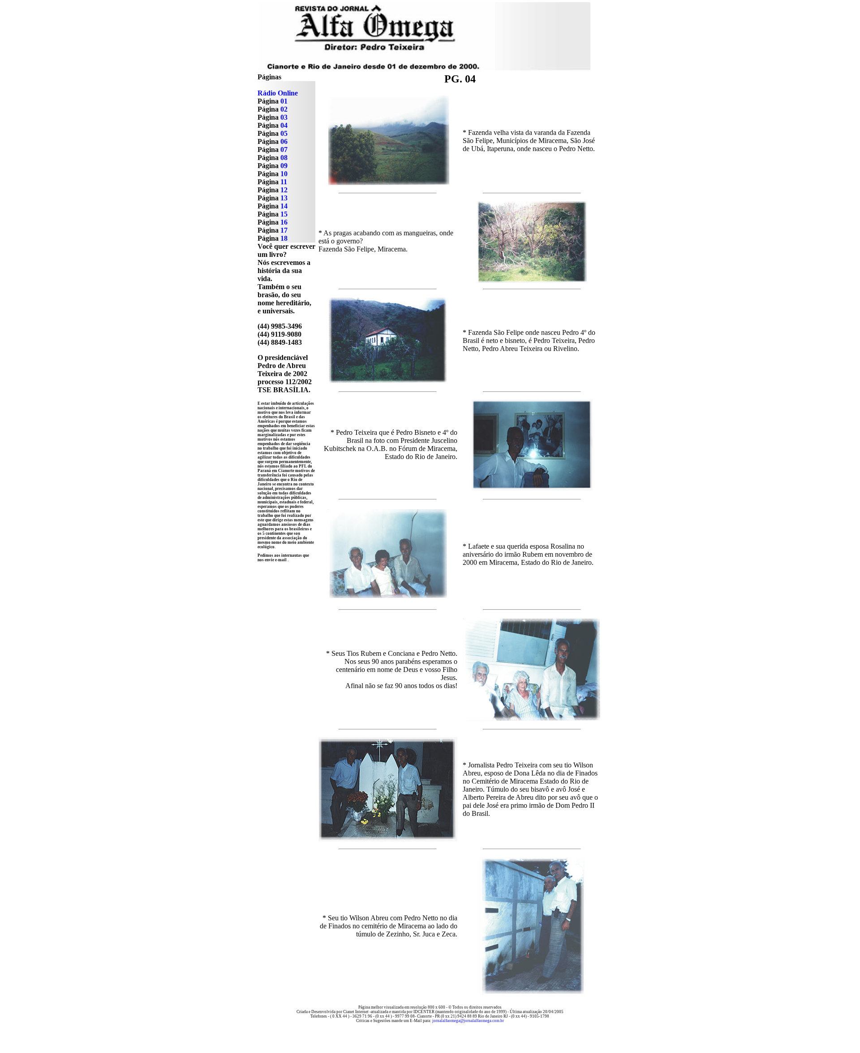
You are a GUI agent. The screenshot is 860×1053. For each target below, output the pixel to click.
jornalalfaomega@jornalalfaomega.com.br (467, 1020)
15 (284, 214)
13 (284, 198)
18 (284, 238)
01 (283, 101)
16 (284, 222)
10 (284, 174)
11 (283, 182)
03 (284, 117)
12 (284, 190)
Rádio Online (278, 93)
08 (284, 157)
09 (284, 165)
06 (284, 141)
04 (284, 125)
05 (284, 133)
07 (284, 149)
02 (284, 109)
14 (284, 206)
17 (284, 230)
